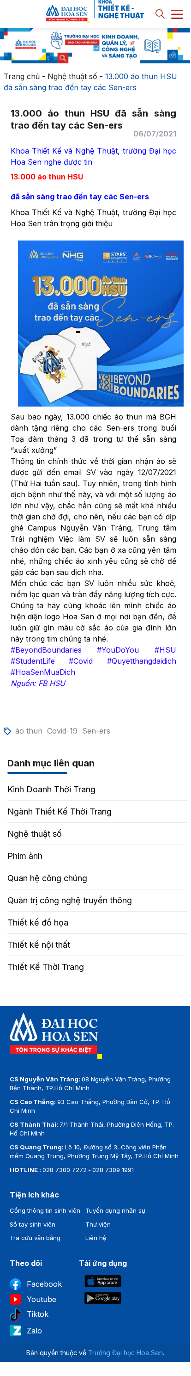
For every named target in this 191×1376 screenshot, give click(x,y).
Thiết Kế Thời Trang (45, 967)
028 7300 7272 (64, 1169)
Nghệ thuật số (72, 76)
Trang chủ (22, 76)
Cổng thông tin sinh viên (45, 1210)
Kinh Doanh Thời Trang (51, 789)
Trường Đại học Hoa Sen (125, 1353)
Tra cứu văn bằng (35, 1237)
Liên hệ (96, 1237)
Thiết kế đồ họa (37, 922)
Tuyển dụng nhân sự (115, 1210)
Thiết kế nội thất (38, 945)
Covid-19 (62, 730)
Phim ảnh (24, 856)
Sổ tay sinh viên (32, 1224)
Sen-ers (96, 730)
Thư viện (98, 1224)
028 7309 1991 (113, 1169)
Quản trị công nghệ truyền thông (69, 900)
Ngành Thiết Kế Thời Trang (59, 811)
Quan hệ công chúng (47, 878)
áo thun (28, 730)
